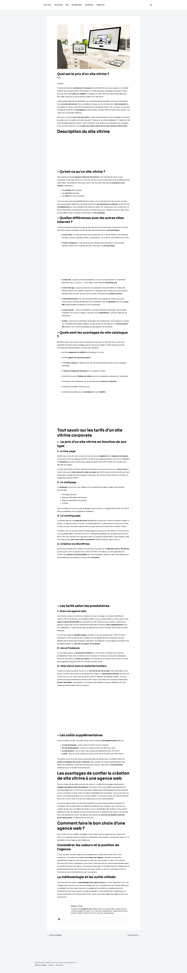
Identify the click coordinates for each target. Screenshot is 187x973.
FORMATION (100, 5)
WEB (67, 5)
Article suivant (133, 935)
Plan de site (59, 965)
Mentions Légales (40, 965)
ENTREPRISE (89, 5)
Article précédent (54, 935)
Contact (51, 965)
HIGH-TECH (47, 5)
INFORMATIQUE (77, 5)
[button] (151, 5)
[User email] (59, 919)
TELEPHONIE (58, 5)
